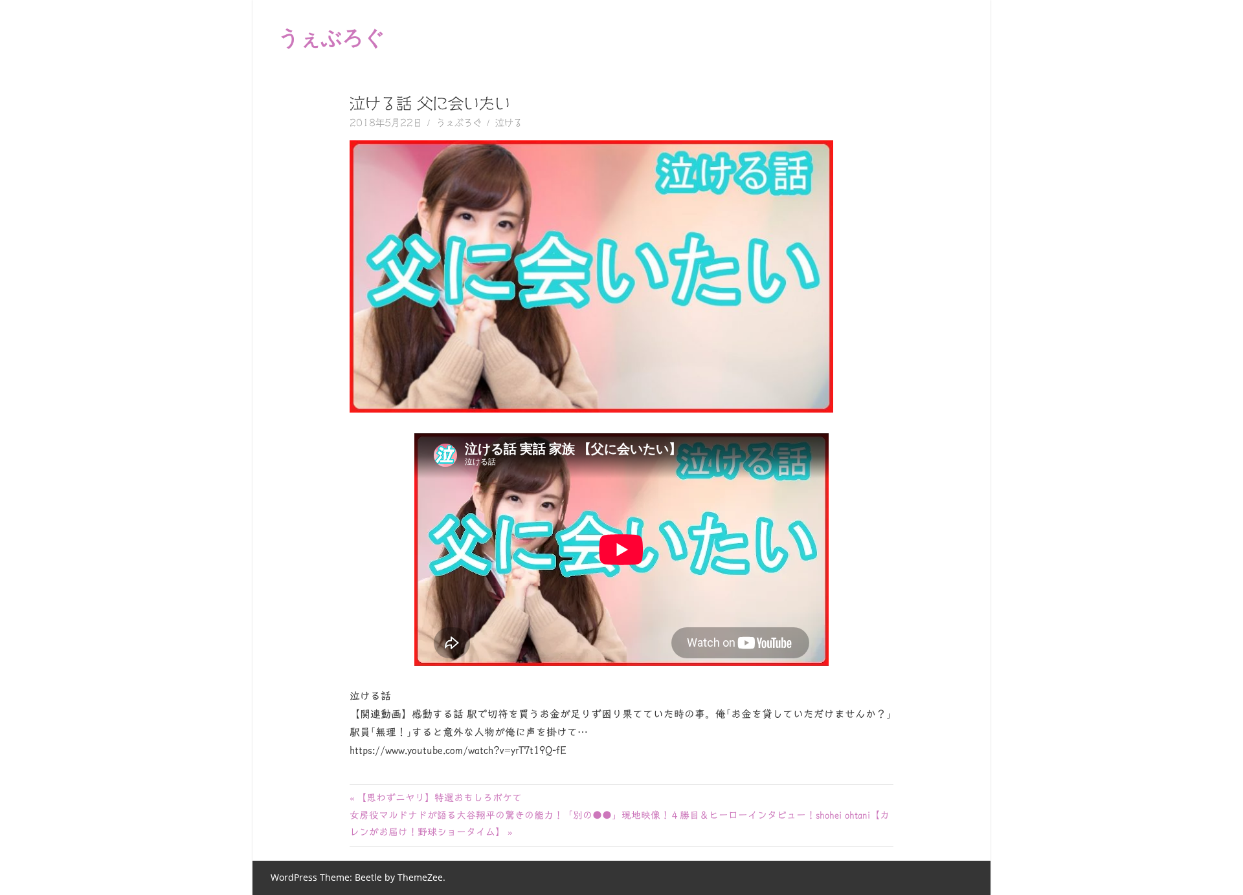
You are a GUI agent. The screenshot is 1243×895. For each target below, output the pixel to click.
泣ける (508, 122)
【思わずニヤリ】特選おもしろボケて (439, 798)
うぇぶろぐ (331, 36)
